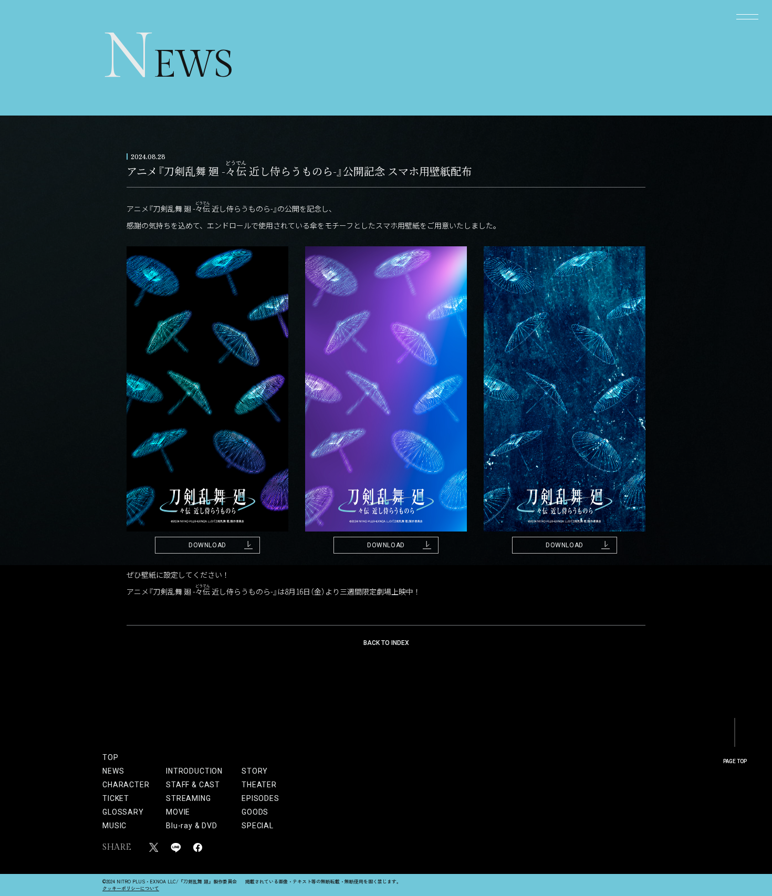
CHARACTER (125, 784)
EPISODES (255, 798)
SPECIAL (255, 825)
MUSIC (114, 825)
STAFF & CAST (193, 784)
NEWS (113, 771)
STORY (255, 771)
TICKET (115, 798)
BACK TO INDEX (386, 643)
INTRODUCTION (194, 771)
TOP (110, 757)
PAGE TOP (735, 761)
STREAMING (188, 798)
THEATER (255, 784)
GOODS (255, 812)
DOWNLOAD (207, 545)
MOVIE (178, 812)
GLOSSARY (123, 812)
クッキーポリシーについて (130, 888)
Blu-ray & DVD (191, 825)
